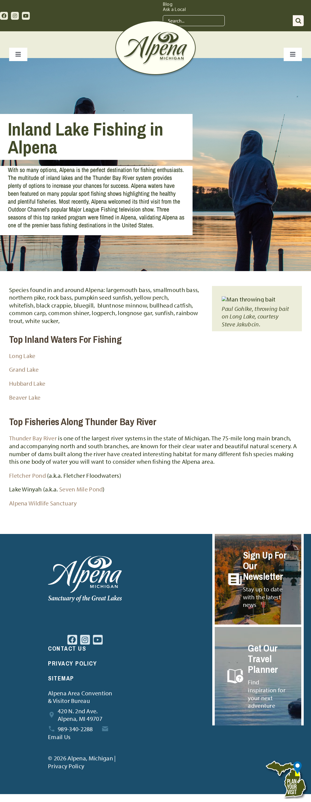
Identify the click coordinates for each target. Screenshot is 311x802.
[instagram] (15, 16)
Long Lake (22, 356)
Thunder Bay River (33, 438)
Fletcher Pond (27, 475)
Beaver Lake (24, 397)
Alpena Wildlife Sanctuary (43, 503)
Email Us (59, 737)
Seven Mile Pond (81, 489)
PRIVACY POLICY (72, 663)
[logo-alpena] (155, 23)
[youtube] (26, 16)
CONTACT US (67, 648)
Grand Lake (24, 369)
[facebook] (4, 16)
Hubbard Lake (27, 383)
